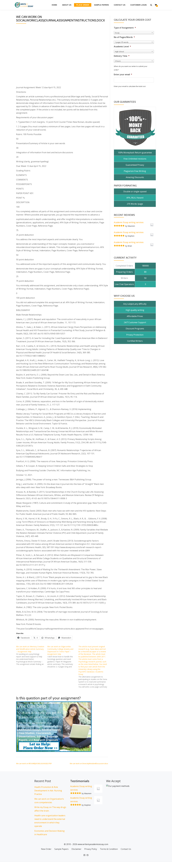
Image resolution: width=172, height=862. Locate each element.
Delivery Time (121, 56)
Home (54, 5)
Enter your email (123, 74)
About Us (66, 5)
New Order (46, 849)
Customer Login (138, 5)
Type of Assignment (125, 27)
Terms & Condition (109, 849)
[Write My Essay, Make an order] (54, 726)
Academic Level (122, 46)
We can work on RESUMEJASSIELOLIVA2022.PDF (34, 763)
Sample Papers (101, 5)
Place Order (82, 5)
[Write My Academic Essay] (24, 5)
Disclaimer (76, 849)
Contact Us (119, 5)
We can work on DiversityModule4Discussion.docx (89, 763)
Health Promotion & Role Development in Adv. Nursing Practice (48, 790)
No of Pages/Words (124, 37)
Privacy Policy (90, 849)
